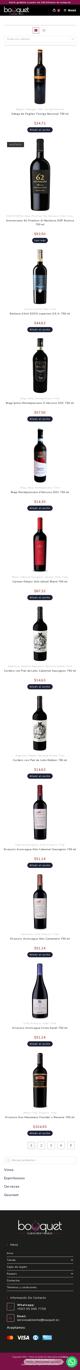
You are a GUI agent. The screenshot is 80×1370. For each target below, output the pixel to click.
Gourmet (11, 1195)
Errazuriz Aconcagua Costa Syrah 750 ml (39, 1028)
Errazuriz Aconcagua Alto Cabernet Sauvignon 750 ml (40, 849)
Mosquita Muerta (55, 666)
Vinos (70, 216)
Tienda (11, 1260)
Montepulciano (43, 398)
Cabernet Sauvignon (31, 577)
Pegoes (20, 109)
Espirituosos (14, 1178)
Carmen (49, 577)
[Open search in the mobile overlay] (40, 1160)
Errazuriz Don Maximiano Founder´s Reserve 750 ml (39, 1117)
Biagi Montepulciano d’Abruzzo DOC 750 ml (40, 492)
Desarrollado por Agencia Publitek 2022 (40, 1364)
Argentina (13, 666)
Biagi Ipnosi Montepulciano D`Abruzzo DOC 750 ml (40, 403)
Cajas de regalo (17, 1267)
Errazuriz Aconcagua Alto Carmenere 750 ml (40, 938)
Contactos (13, 1280)
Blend (15, 577)
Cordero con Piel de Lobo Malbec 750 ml (40, 760)
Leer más (40, 240)
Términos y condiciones (22, 1287)
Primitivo (37, 216)
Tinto (40, 109)
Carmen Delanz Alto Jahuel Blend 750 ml (39, 581)
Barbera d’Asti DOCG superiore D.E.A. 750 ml (40, 313)
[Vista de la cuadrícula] (36, 30)
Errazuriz (52, 844)
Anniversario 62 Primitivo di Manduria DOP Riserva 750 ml (40, 222)
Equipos (12, 1273)
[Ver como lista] (44, 30)
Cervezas (12, 1186)
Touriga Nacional (54, 109)
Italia (27, 216)
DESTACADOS (15, 216)
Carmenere (27, 934)
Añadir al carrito (40, 129)
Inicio (10, 1253)
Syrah (46, 1023)
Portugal (31, 109)
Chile (58, 577)
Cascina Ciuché (32, 309)
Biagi (23, 398)
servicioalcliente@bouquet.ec (38, 1320)
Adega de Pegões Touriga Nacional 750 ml (40, 114)
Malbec (32, 755)
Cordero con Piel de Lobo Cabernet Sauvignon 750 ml (40, 671)
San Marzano (50, 216)
